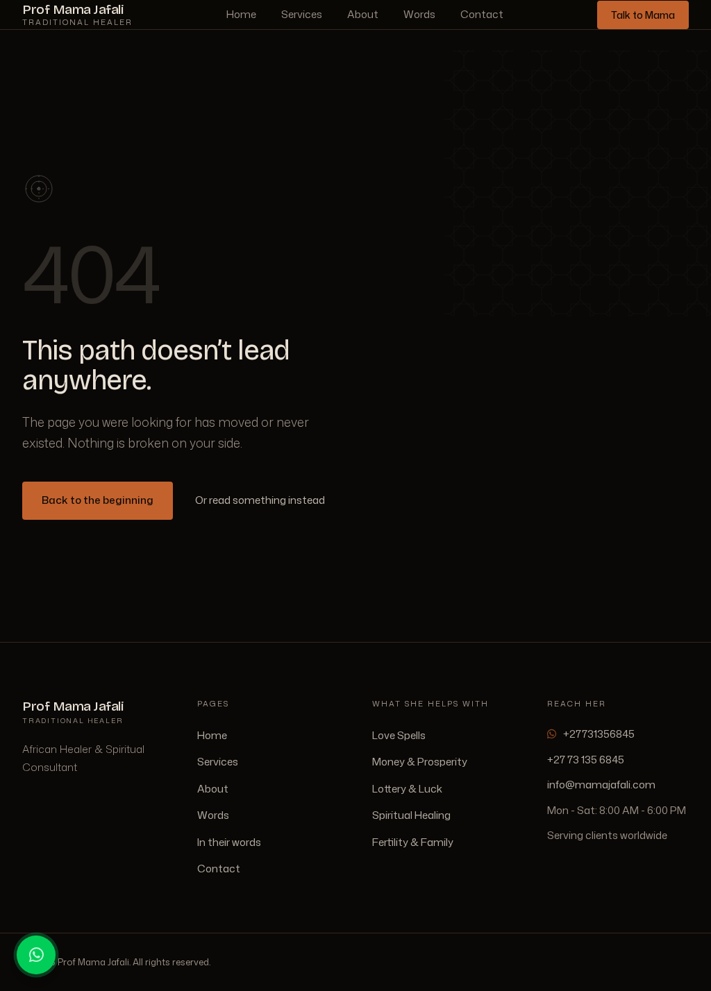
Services (301, 14)
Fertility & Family (412, 842)
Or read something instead (260, 500)
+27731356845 (599, 734)
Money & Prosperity (419, 761)
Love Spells (399, 735)
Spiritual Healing (411, 815)
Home (241, 14)
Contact (481, 14)
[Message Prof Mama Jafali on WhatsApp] (36, 954)
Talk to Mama (643, 15)
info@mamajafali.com (601, 784)
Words (419, 14)
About (362, 14)
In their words (229, 842)
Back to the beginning (97, 500)
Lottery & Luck (407, 788)
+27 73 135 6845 (585, 759)
